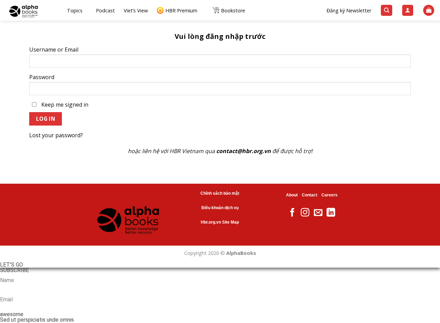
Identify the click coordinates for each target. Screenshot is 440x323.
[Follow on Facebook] (292, 213)
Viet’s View (136, 10)
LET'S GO (11, 265)
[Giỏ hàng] (428, 10)
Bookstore (233, 10)
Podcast (105, 10)
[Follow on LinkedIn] (331, 213)
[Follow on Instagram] (305, 213)
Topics (74, 10)
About (292, 195)
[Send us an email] (318, 213)
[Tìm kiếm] (386, 10)
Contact (309, 195)
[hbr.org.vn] (31, 10)
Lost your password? (56, 135)
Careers (329, 195)
